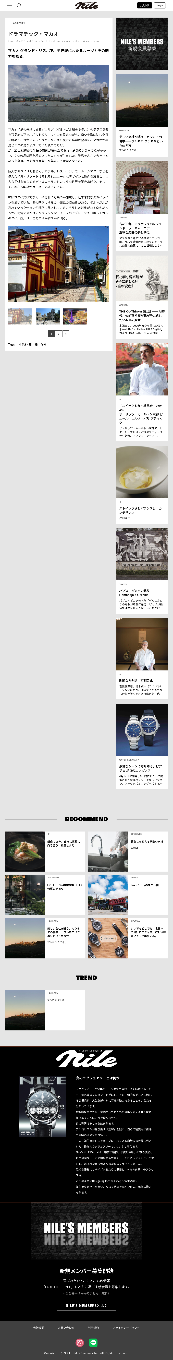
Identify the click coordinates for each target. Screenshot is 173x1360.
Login (160, 5)
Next (106, 261)
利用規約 (93, 1328)
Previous (11, 261)
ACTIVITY (19, 23)
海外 (43, 344)
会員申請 (144, 5)
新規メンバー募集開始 (86, 1270)
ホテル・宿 (25, 344)
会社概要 (38, 1328)
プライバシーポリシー (126, 1328)
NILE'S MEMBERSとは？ (86, 1305)
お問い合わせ (66, 1328)
